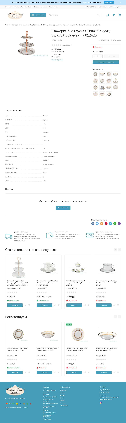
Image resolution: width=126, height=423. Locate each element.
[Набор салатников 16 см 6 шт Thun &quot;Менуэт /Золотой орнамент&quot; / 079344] (108, 87)
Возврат (36, 7)
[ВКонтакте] (92, 223)
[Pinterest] (106, 223)
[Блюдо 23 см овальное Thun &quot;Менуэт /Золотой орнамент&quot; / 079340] (102, 94)
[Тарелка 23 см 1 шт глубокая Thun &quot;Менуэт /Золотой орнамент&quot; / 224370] (95, 80)
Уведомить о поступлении (106, 62)
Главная (7, 25)
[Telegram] (110, 223)
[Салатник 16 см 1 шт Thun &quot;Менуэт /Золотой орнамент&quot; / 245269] (102, 74)
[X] (97, 223)
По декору (46, 410)
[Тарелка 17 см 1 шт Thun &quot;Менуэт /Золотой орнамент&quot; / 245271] (95, 74)
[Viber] (119, 223)
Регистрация (117, 7)
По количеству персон (49, 413)
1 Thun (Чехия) (33, 25)
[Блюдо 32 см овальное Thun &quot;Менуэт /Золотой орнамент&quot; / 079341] (95, 94)
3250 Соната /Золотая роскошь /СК (49, 391)
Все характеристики (57, 60)
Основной (15, 25)
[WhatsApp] (114, 223)
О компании (8, 7)
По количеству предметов (47, 416)
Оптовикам (44, 7)
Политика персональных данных (13, 407)
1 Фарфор (23, 25)
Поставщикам (53, 7)
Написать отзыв (67, 45)
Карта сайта (25, 407)
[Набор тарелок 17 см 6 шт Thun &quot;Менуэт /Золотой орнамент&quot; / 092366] (102, 80)
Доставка (23, 7)
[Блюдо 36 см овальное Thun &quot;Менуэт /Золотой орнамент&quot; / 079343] (115, 87)
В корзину (111, 56)
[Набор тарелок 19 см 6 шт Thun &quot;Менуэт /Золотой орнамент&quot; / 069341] (95, 87)
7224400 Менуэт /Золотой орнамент (50, 25)
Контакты (16, 7)
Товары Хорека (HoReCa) (50, 397)
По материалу (47, 419)
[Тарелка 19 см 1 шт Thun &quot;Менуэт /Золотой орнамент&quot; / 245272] (108, 74)
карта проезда (109, 2)
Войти (111, 7)
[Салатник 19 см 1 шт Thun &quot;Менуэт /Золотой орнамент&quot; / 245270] (115, 74)
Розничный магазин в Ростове (49, 406)
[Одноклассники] (101, 223)
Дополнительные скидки (103, 232)
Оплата (30, 7)
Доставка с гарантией (21, 232)
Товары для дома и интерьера (48, 400)
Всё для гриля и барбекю (50, 403)
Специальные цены (61, 232)
